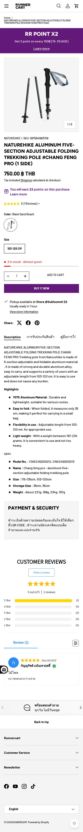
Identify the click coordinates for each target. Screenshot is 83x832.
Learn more (41, 48)
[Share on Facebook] (28, 322)
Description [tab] (12, 337)
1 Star (7, 625)
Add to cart (55, 275)
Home (7, 17)
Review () (21, 642)
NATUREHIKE (12, 138)
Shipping (26, 180)
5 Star (7, 600)
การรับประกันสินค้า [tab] (40, 337)
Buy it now (41, 288)
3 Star (7, 612)
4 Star (7, 606)
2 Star (7, 619)
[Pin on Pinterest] (37, 322)
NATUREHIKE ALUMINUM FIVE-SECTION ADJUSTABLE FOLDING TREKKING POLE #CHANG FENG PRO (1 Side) (37, 21)
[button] (76, 6)
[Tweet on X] (19, 322)
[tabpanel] (41, 419)
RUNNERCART (19, 822)
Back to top (41, 722)
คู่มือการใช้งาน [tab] (71, 337)
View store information (24, 311)
